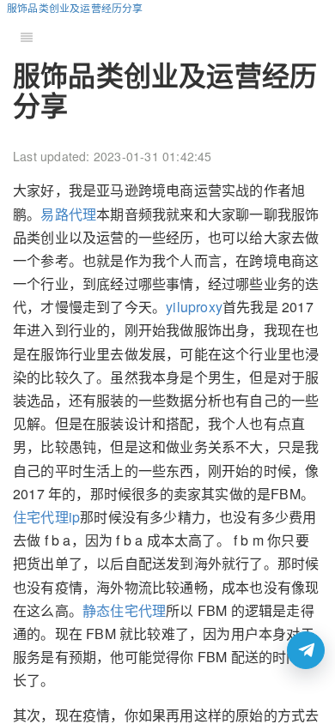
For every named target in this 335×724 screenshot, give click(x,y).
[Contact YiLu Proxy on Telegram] (306, 650)
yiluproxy (194, 307)
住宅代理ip (46, 517)
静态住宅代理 (124, 610)
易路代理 (68, 214)
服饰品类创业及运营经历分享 (75, 7)
